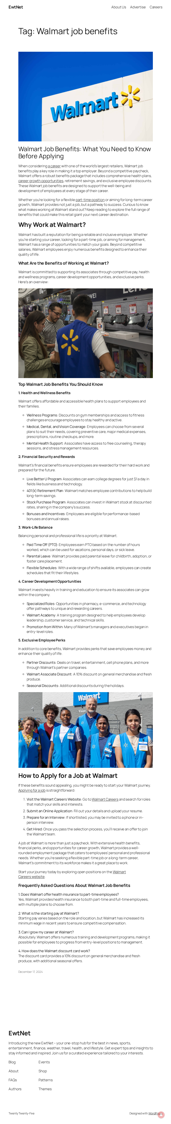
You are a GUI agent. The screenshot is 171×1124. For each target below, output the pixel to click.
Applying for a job (31, 790)
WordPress (155, 1113)
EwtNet (16, 7)
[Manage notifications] (161, 1114)
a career (54, 165)
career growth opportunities (40, 180)
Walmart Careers (105, 799)
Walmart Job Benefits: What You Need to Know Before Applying (84, 152)
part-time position (90, 199)
